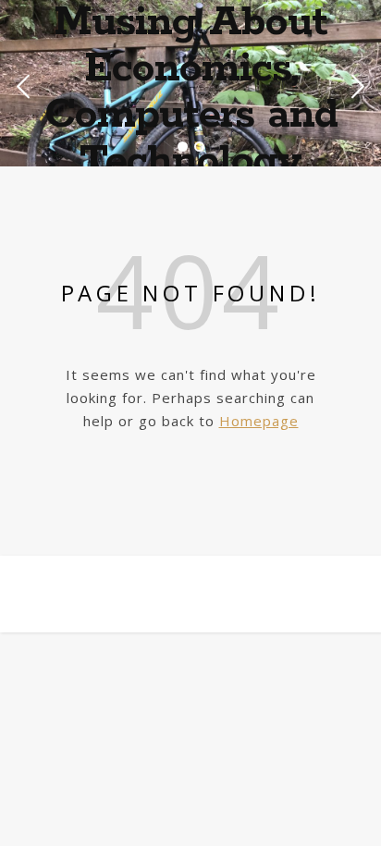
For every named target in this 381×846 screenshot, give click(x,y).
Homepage (259, 420)
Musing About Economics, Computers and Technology (191, 92)
